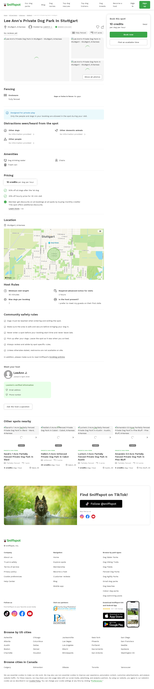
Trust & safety (10, 562)
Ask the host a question (18, 407)
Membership (59, 567)
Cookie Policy (35, 681)
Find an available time (128, 42)
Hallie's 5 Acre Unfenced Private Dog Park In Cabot (55, 455)
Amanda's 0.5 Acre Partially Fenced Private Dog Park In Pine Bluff (129, 457)
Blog (43, 5)
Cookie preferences (13, 576)
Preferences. (96, 681)
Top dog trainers (84, 4)
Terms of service (11, 567)
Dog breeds (102, 4)
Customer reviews (61, 576)
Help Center (9, 581)
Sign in (133, 4)
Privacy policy (10, 572)
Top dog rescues (66, 4)
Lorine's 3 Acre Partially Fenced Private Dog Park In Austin (92, 457)
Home (56, 557)
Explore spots (59, 562)
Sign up (145, 4)
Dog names (52, 4)
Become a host (117, 4)
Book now (128, 34)
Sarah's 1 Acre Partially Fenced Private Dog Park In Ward (18, 457)
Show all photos (92, 77)
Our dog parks (28, 4)
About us (8, 557)
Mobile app (58, 586)
